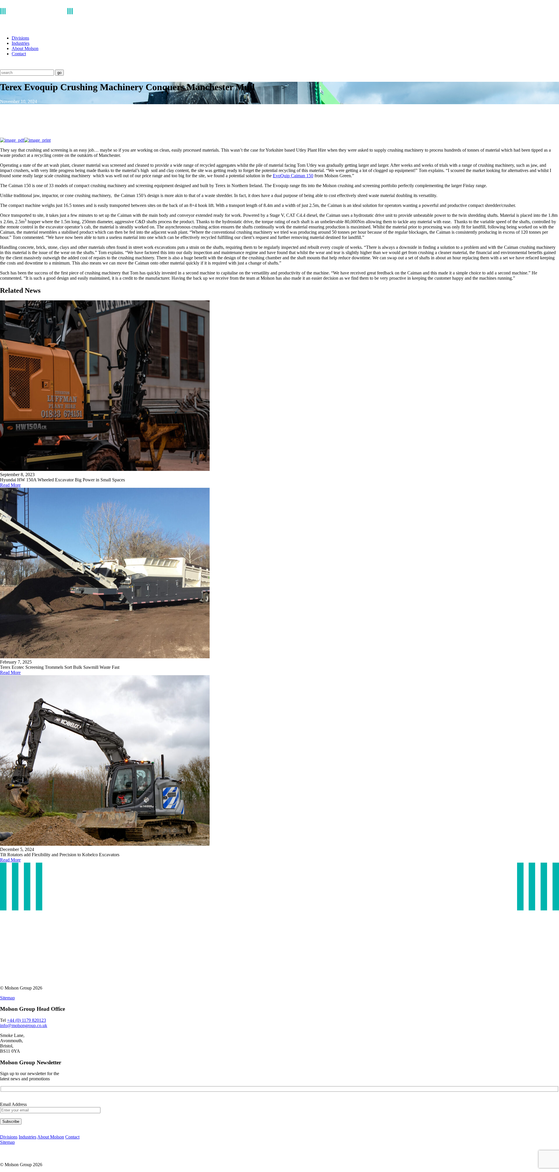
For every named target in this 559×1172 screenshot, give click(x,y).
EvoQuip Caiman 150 (293, 175)
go (59, 72)
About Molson (25, 48)
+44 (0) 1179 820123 (26, 1020)
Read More (10, 485)
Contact (19, 53)
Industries (20, 43)
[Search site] (3, 66)
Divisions (20, 38)
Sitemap (7, 997)
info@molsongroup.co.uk (23, 1025)
